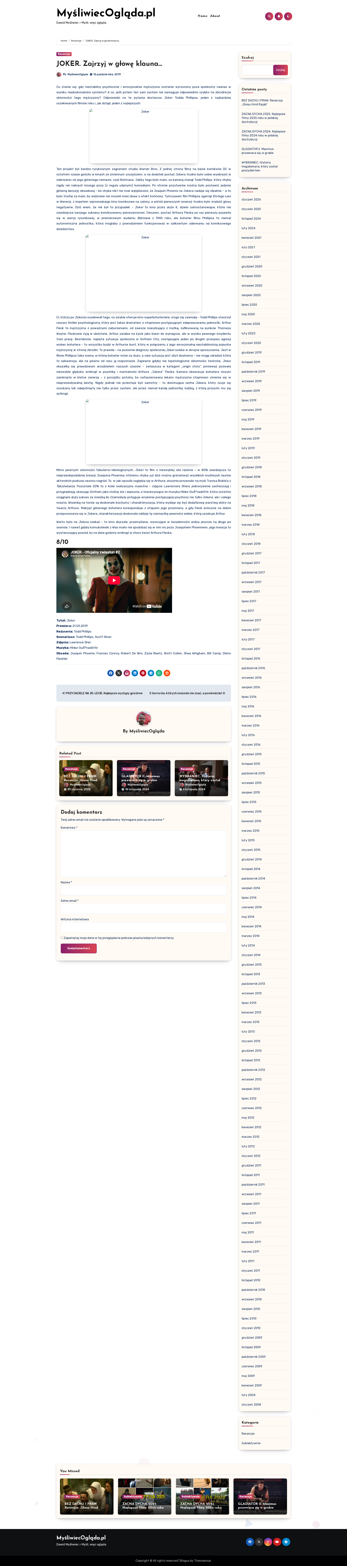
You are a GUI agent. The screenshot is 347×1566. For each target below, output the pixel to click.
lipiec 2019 (249, 400)
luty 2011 (248, 1261)
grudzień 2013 (252, 964)
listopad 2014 (251, 869)
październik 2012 (253, 1070)
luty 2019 (248, 448)
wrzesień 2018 (252, 486)
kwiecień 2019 (252, 429)
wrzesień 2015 (252, 783)
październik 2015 (253, 773)
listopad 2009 (251, 1347)
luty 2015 (248, 840)
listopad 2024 (251, 218)
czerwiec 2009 (252, 1366)
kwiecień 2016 (252, 716)
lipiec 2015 (249, 802)
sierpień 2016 (251, 687)
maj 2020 (248, 314)
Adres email (70, 900)
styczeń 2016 (251, 744)
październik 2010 (253, 1290)
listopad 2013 (251, 974)
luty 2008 (248, 1395)
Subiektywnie (251, 1443)
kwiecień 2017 (251, 620)
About (215, 16)
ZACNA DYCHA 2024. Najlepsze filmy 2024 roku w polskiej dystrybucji (263, 135)
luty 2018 (248, 534)
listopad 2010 (251, 1280)
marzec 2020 (251, 324)
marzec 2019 (251, 438)
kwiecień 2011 (251, 1242)
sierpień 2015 (251, 792)
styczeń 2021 (251, 257)
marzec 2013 (250, 1022)
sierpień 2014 (251, 888)
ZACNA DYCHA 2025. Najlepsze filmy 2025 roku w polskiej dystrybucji (263, 118)
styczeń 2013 (251, 1041)
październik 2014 (253, 878)
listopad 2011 (251, 1175)
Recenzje (64, 54)
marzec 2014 (251, 936)
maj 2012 (248, 1117)
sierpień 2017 (251, 591)
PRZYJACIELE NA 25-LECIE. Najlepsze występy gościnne (104, 693)
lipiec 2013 (249, 1003)
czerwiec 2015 (252, 811)
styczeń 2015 (251, 850)
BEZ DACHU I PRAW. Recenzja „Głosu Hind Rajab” (80, 780)
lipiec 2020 (249, 304)
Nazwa (66, 882)
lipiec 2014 (249, 897)
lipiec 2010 (249, 1318)
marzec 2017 (250, 630)
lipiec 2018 (249, 496)
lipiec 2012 (249, 1098)
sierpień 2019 (251, 390)
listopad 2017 (251, 563)
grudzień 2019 (252, 352)
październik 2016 (253, 668)
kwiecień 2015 (251, 821)
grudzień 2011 (251, 1165)
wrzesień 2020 (252, 285)
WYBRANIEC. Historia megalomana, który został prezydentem (199, 780)
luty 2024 (248, 228)
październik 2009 (254, 1356)
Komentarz (69, 827)
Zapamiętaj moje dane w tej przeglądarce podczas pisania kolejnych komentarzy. (119, 938)
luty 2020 (248, 333)
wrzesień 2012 (252, 1079)
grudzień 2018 (252, 467)
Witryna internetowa (75, 919)
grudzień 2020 (252, 266)
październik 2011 (253, 1184)
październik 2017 (253, 572)
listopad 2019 (251, 362)
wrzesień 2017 (252, 582)
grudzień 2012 (252, 1050)
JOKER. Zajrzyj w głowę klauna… (109, 64)
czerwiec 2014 (252, 907)
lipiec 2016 (249, 697)
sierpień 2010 (251, 1309)
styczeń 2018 (251, 544)
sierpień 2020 (251, 295)
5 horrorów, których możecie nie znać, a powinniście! (185, 693)
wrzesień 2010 (252, 1299)
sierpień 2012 (251, 1089)
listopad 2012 (251, 1060)
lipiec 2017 (249, 601)
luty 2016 (248, 735)
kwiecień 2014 (252, 926)
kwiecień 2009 (252, 1385)
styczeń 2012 (251, 1156)
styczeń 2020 (251, 343)
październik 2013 (253, 983)
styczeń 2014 (251, 955)
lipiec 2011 (249, 1213)
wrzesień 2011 (251, 1194)
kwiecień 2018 (252, 515)
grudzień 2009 (252, 1337)
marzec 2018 (251, 524)
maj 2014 (248, 917)
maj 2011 (248, 1232)
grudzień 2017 (252, 553)
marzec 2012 (251, 1136)
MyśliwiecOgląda (78, 74)
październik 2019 (253, 371)
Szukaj (248, 58)
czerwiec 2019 (252, 410)
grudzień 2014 (252, 859)
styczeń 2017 (251, 649)
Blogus (184, 1560)
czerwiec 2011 (251, 1223)
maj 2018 (248, 505)
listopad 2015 (251, 763)
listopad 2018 (251, 477)
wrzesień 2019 (252, 381)
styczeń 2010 (251, 1328)
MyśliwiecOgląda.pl (106, 13)
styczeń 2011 (251, 1270)
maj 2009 (248, 1376)
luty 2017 (248, 639)
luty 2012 (248, 1146)
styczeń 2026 (251, 199)
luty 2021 (248, 247)
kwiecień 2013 (251, 1012)
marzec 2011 (250, 1251)
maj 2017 (248, 610)
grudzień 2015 (252, 754)
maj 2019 (248, 419)
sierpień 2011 (251, 1203)
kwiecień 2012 (252, 1127)
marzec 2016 (251, 725)
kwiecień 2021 (252, 237)
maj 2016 (248, 706)
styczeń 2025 (251, 209)
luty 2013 (248, 1031)
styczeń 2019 (251, 457)
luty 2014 (248, 945)
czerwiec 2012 (252, 1108)
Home (202, 16)
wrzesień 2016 (252, 677)
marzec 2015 (250, 830)
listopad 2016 (251, 658)
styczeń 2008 (251, 1404)
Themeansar (202, 1560)
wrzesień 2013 (252, 993)
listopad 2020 (251, 276)
